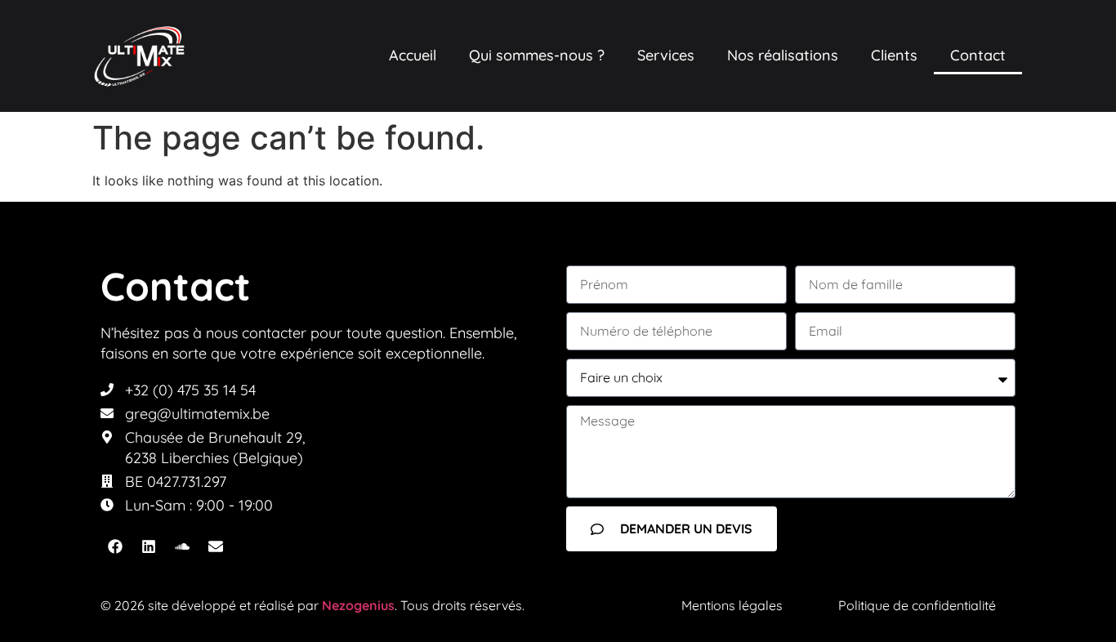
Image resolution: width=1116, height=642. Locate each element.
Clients (894, 55)
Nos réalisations (782, 55)
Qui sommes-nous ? (537, 55)
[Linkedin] (148, 546)
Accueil (412, 55)
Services (665, 55)
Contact (978, 55)
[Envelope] (215, 546)
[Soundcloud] (182, 546)
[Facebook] (115, 546)
